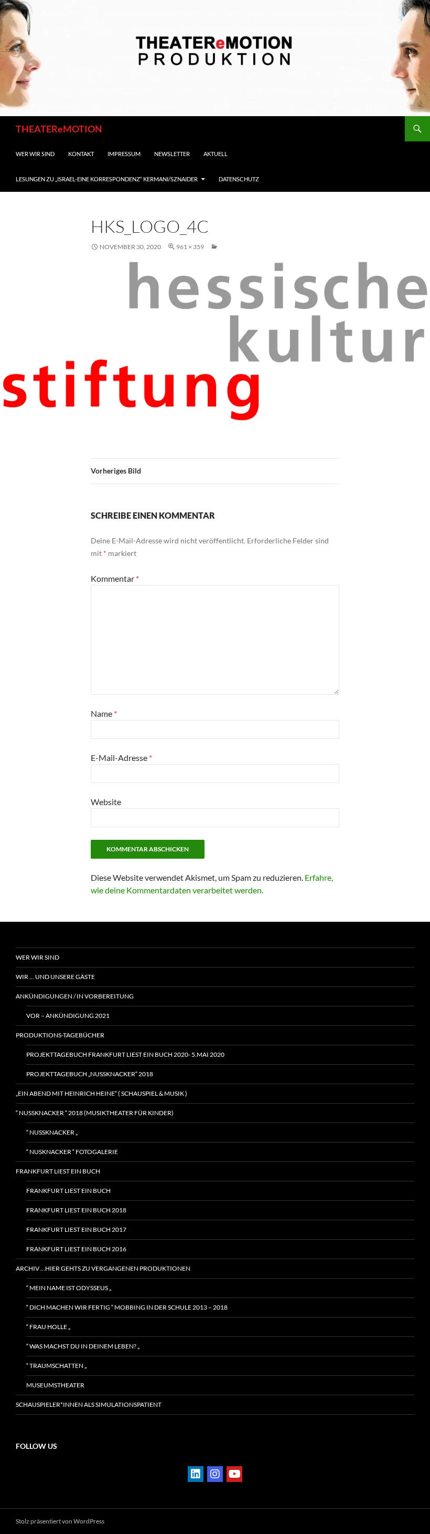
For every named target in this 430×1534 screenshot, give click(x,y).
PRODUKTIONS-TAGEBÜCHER (60, 1035)
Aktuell (215, 153)
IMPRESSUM (124, 153)
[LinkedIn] (195, 1474)
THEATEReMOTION (59, 129)
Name (104, 713)
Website (106, 802)
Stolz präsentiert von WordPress (60, 1521)
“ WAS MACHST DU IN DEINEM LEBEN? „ (82, 1346)
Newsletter (172, 153)
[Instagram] (215, 1474)
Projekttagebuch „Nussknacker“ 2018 (89, 1074)
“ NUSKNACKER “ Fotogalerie (72, 1152)
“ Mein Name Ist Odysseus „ (68, 1288)
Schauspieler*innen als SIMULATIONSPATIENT (89, 1404)
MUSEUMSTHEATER (55, 1385)
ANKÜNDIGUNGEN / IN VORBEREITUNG (75, 996)
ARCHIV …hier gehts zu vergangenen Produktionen (103, 1268)
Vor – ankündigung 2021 (68, 1016)
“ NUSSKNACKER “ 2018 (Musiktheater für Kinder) (95, 1113)
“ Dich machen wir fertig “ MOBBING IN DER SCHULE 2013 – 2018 (127, 1307)
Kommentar (115, 578)
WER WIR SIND (35, 153)
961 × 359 (190, 247)
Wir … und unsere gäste (55, 977)
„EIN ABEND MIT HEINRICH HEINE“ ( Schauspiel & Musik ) (101, 1093)
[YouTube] (234, 1474)
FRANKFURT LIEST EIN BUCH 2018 (76, 1210)
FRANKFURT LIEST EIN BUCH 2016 (76, 1249)
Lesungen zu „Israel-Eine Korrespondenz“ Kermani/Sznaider (107, 179)
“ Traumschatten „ (56, 1366)
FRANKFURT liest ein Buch (58, 1171)
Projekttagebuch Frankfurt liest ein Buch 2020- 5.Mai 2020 (125, 1054)
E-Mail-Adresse (121, 758)
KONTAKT (81, 153)
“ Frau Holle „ (48, 1327)
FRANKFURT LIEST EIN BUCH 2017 (76, 1229)
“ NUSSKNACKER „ (52, 1132)
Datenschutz (239, 179)
